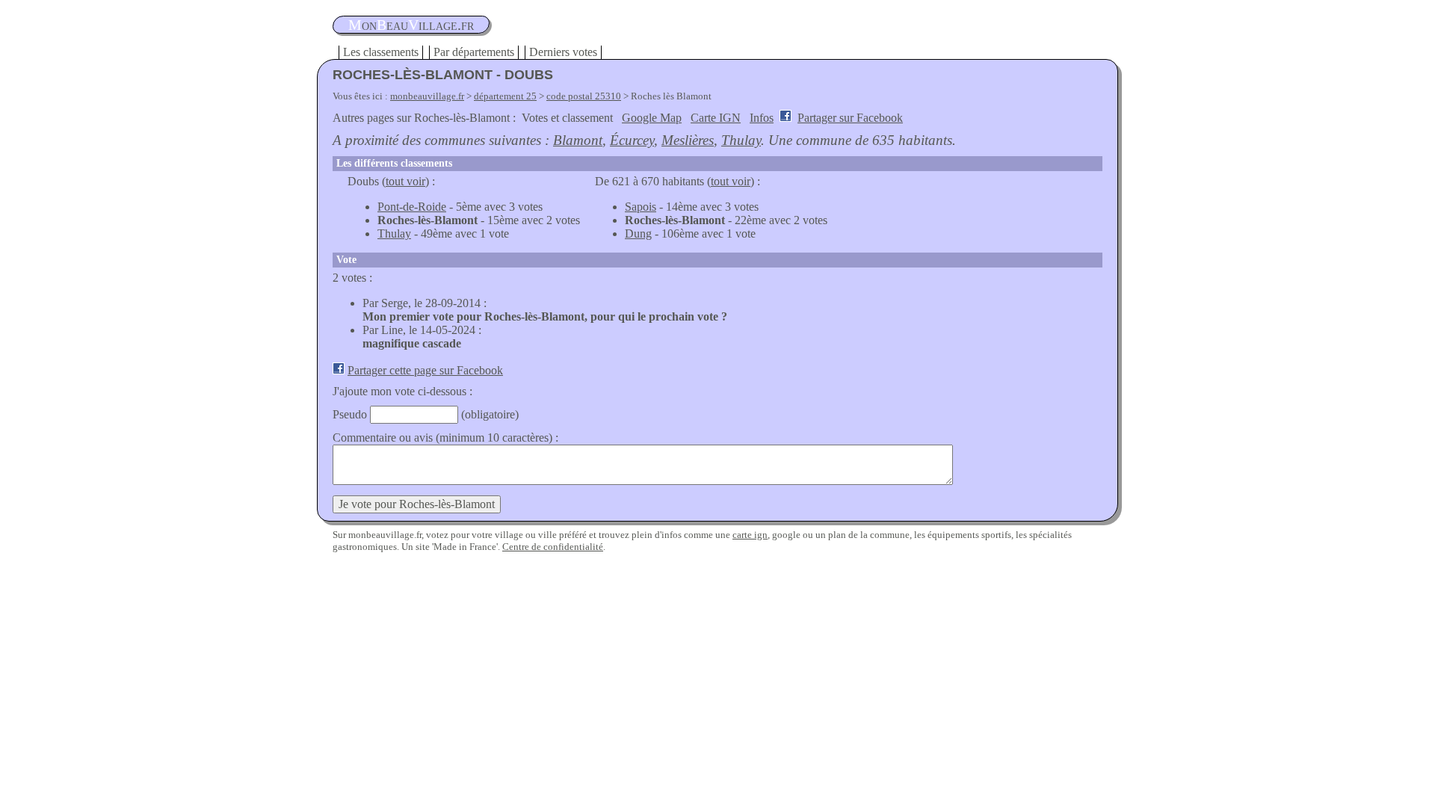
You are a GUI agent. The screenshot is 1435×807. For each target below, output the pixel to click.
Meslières (687, 140)
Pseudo (350, 414)
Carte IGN (716, 117)
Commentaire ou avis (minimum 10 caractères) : (445, 437)
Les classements (381, 52)
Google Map (652, 117)
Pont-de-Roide (411, 206)
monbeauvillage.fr (427, 96)
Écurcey (632, 140)
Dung (638, 233)
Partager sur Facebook (850, 117)
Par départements (473, 52)
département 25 (505, 96)
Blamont (577, 140)
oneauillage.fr (411, 24)
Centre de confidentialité (552, 546)
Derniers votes (563, 52)
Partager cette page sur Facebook (425, 370)
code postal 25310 (583, 96)
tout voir (405, 181)
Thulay (741, 140)
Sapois (640, 206)
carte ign (750, 534)
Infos (762, 117)
